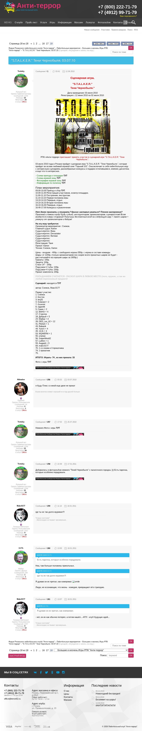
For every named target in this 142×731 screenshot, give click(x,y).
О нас (66, 691)
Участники (105, 30)
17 (47, 43)
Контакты (68, 697)
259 (48, 506)
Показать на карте (39, 711)
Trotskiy (21, 71)
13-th (21, 548)
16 (43, 43)
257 (48, 422)
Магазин (68, 700)
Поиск (129, 30)
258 (48, 464)
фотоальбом (55, 470)
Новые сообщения (91, 30)
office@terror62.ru (12, 699)
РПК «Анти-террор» (50, 157)
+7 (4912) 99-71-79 (117, 12)
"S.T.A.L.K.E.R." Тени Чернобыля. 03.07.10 (40, 50)
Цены (66, 694)
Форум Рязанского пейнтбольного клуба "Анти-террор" (32, 48)
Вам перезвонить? (128, 16)
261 (48, 599)
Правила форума (118, 30)
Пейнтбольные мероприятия (68, 48)
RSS (136, 30)
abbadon (21, 379)
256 (48, 380)
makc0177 (21, 506)
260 (48, 548)
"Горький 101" (81, 166)
